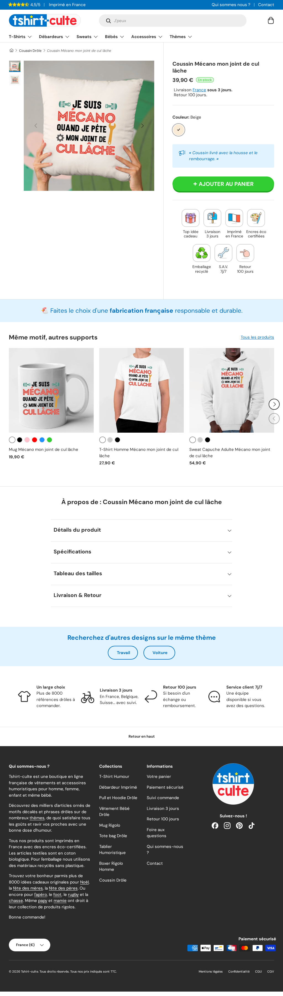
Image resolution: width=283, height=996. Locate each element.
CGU (258, 971)
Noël (84, 882)
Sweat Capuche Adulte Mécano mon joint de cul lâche (229, 453)
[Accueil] (11, 50)
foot (57, 894)
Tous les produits (257, 337)
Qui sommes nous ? (231, 4)
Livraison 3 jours (163, 808)
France (199, 90)
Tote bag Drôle (113, 836)
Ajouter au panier (226, 184)
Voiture (160, 652)
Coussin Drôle (30, 50)
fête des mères (28, 888)
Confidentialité (239, 971)
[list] (89, 126)
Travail (123, 652)
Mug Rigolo (109, 825)
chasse (16, 900)
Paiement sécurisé (165, 787)
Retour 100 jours (163, 819)
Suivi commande (163, 797)
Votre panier (159, 776)
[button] (271, 20)
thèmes (37, 818)
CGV (270, 971)
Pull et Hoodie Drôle (118, 797)
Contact (266, 4)
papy (42, 900)
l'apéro (40, 894)
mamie (60, 900)
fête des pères (63, 888)
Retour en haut (142, 736)
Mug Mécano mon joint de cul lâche (43, 449)
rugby (73, 894)
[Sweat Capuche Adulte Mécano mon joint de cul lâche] (231, 390)
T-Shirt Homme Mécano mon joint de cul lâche (138, 453)
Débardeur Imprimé (118, 787)
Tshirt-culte (29, 971)
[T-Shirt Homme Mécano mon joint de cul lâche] (141, 390)
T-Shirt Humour (114, 776)
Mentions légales (211, 971)
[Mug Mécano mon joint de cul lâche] (51, 390)
